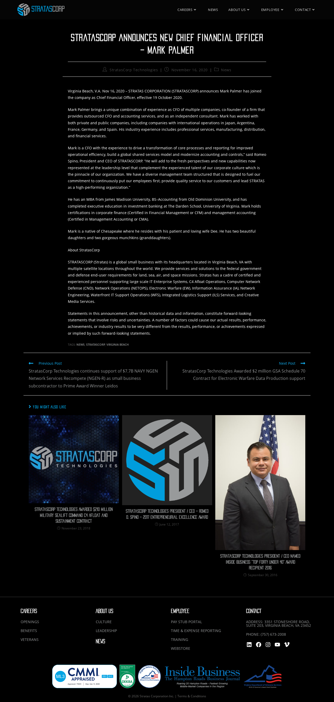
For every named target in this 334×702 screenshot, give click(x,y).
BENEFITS (29, 630)
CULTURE (104, 621)
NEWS (100, 641)
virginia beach (117, 344)
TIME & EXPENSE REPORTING (196, 630)
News (226, 69)
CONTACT (253, 611)
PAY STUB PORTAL (186, 621)
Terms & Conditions (191, 696)
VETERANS (30, 639)
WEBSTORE (180, 648)
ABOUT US (104, 611)
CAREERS (29, 611)
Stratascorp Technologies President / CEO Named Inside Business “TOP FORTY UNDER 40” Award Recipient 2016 (260, 561)
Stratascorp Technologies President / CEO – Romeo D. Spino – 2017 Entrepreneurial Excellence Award (167, 514)
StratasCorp (95, 344)
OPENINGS (30, 621)
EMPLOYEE (180, 611)
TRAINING (179, 639)
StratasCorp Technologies (134, 69)
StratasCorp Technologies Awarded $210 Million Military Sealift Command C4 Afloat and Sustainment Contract (74, 515)
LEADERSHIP (106, 630)
